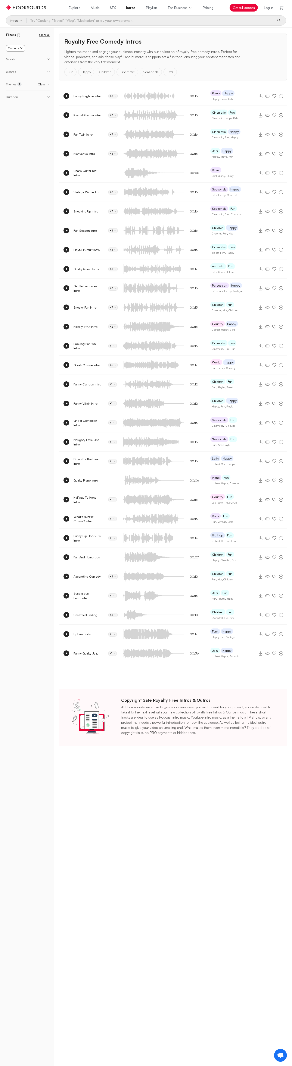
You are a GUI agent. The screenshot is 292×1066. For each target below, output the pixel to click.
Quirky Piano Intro (86, 480)
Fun (70, 72)
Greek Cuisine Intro (87, 365)
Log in (268, 8)
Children (105, 72)
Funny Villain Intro (86, 403)
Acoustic (218, 266)
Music (95, 8)
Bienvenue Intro (84, 153)
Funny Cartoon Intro (87, 384)
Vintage (222, 521)
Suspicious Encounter (81, 596)
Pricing (208, 8)
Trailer (215, 252)
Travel (224, 156)
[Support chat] (280, 1055)
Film (227, 137)
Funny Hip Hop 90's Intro (87, 538)
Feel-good (238, 291)
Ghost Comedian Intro (85, 423)
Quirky (221, 175)
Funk (215, 631)
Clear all (44, 35)
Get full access (244, 8)
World (216, 362)
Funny (221, 368)
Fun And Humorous (87, 557)
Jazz (170, 72)
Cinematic (127, 72)
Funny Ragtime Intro (87, 96)
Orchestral (217, 617)
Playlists (152, 8)
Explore (74, 8)
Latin (215, 458)
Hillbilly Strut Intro (86, 326)
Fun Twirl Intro (83, 134)
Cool (214, 175)
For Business (177, 8)
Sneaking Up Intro (86, 211)
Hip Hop (217, 535)
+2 (111, 326)
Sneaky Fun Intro (85, 307)
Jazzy (230, 598)
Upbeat (216, 329)
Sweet (230, 387)
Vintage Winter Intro (88, 192)
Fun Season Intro (85, 230)
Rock (215, 516)
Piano (216, 93)
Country (217, 324)
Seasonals (151, 72)
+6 (111, 365)
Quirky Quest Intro (86, 269)
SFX (113, 8)
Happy (86, 72)
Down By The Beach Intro (87, 461)
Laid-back (217, 291)
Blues (216, 170)
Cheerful (232, 195)
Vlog (232, 329)
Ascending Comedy (87, 576)
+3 (111, 96)
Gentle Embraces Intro (85, 288)
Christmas (236, 214)
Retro (230, 521)
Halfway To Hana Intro (85, 500)
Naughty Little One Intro (86, 442)
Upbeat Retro (83, 634)
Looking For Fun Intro (85, 346)
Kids (230, 99)
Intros (131, 8)
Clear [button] (41, 84)
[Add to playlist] (281, 96)
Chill (223, 464)
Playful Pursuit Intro (87, 250)
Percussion (219, 285)
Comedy (231, 368)
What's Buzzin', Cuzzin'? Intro (84, 519)
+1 (110, 345)
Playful (221, 387)
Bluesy (230, 175)
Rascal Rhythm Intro (87, 115)
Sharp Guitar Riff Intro (85, 173)
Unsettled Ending (85, 615)
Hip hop (225, 541)
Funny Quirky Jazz (86, 653)
